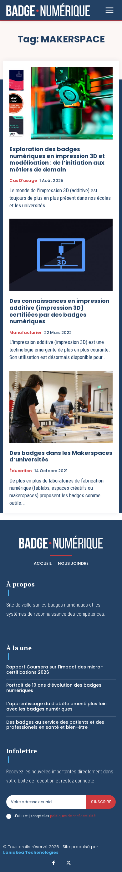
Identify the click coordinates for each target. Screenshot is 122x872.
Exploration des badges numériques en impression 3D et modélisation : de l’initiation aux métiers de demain (57, 159)
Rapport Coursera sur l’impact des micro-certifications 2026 (54, 669)
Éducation (20, 470)
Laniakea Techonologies (30, 852)
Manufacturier (25, 332)
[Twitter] (68, 863)
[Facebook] (54, 863)
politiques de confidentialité (72, 816)
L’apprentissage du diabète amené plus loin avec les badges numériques (56, 706)
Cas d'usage (23, 180)
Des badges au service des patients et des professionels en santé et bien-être (55, 725)
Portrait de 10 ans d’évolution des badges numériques (53, 688)
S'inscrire (101, 801)
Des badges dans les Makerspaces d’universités (60, 456)
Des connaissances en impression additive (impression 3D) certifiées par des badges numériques (59, 311)
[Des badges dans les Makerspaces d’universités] (61, 407)
